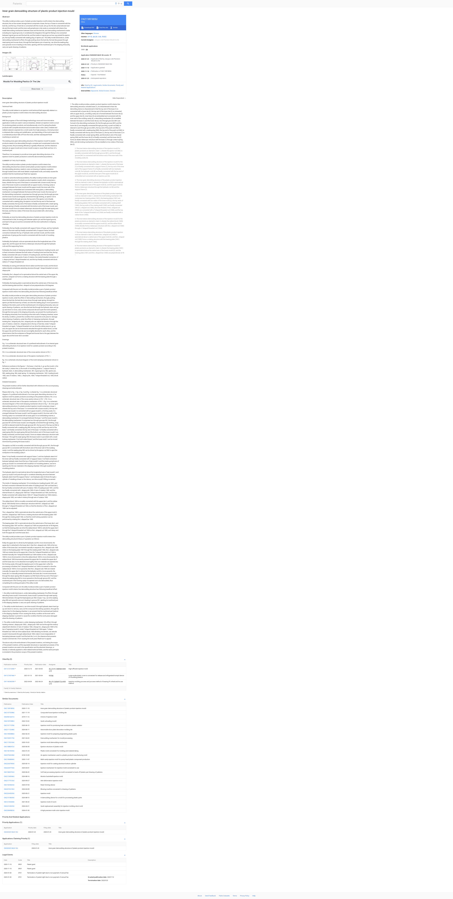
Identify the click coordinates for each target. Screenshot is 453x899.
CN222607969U (9, 763)
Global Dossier (104, 91)
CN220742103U (9, 789)
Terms (235, 896)
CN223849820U (9, 810)
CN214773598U (9, 712)
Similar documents (108, 85)
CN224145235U (9, 806)
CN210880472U (9, 746)
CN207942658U (9, 755)
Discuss (112, 91)
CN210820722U (9, 772)
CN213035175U (9, 738)
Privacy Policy (244, 896)
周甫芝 (104, 37)
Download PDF (89, 27)
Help (254, 896)
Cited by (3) (88, 85)
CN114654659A (9, 681)
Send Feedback (210, 896)
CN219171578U (9, 725)
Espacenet (94, 91)
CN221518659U (9, 798)
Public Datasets (224, 896)
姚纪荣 (95, 37)
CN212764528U (9, 802)
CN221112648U (9, 729)
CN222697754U (9, 768)
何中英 (90, 37)
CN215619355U (9, 751)
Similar (115, 27)
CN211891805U (9, 708)
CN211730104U (9, 742)
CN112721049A (9, 669)
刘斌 (99, 37)
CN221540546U (9, 776)
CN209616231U (9, 717)
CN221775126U (9, 781)
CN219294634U (9, 785)
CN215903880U (9, 734)
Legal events (97, 85)
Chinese (96, 33)
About (200, 896)
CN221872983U (9, 721)
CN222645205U (9, 793)
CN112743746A (9, 675)
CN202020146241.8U (11, 832)
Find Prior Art (103, 27)
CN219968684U (9, 759)
